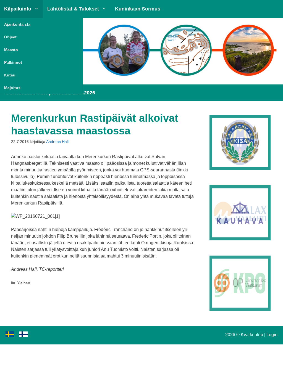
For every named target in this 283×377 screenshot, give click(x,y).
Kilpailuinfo (17, 9)
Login (271, 334)
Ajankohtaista (17, 24)
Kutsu (9, 75)
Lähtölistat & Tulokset (73, 9)
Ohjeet (10, 37)
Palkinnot (13, 62)
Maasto (11, 49)
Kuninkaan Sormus (137, 9)
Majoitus (12, 88)
